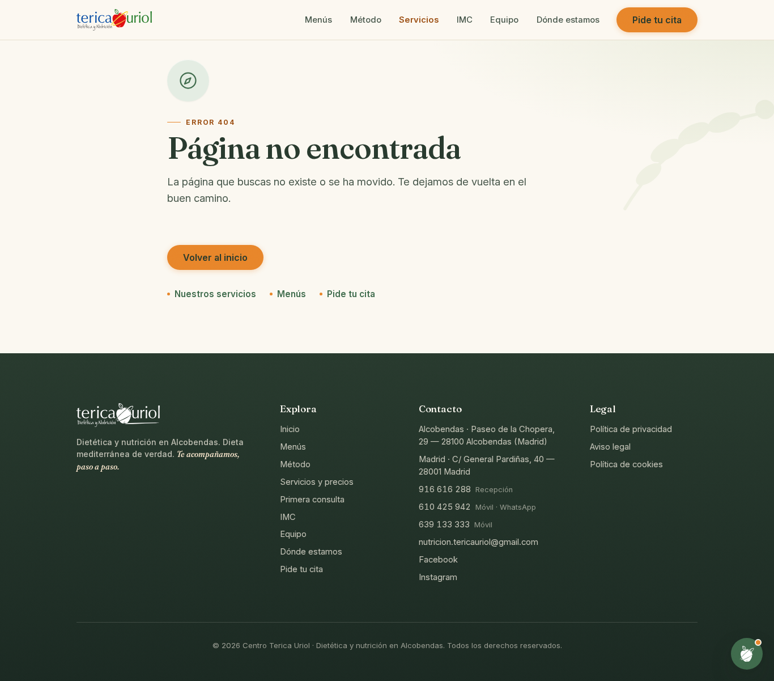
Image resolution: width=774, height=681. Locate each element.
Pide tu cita (657, 20)
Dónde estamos (568, 20)
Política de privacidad (631, 429)
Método (365, 20)
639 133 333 (444, 524)
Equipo (504, 20)
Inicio (290, 429)
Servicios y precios (317, 482)
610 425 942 (445, 507)
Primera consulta (312, 499)
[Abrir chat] (747, 654)
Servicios (419, 20)
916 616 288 (445, 489)
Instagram (438, 577)
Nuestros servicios (215, 294)
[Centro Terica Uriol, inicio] (114, 20)
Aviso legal (610, 447)
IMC (465, 20)
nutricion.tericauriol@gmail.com (478, 542)
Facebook (438, 559)
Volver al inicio (215, 257)
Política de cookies (626, 464)
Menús (318, 20)
